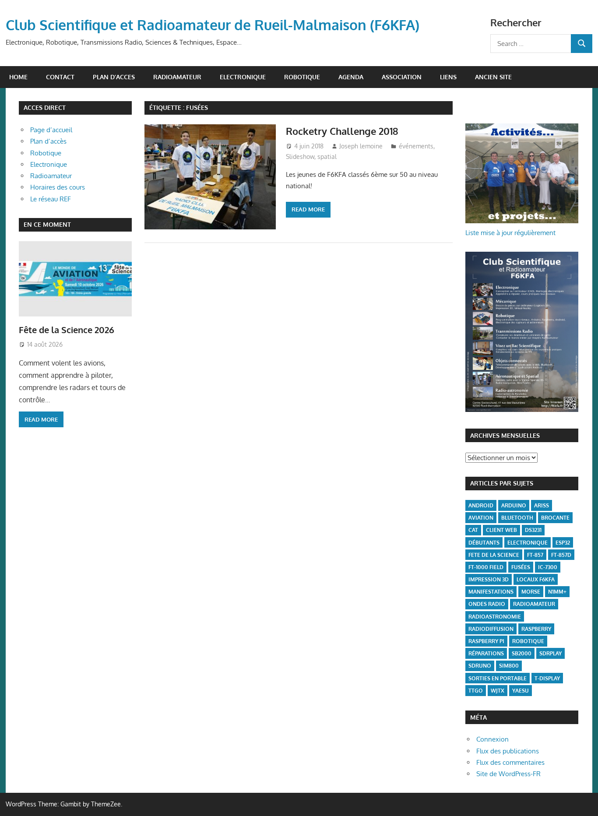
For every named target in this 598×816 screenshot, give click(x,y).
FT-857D (561, 555)
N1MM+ (557, 591)
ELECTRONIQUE (243, 77)
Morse (530, 591)
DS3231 (533, 530)
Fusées (520, 567)
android (480, 505)
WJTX (497, 690)
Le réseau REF (50, 199)
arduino (513, 505)
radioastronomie (494, 616)
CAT (473, 530)
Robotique (45, 153)
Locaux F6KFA (536, 579)
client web (501, 530)
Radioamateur (51, 176)
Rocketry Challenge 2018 (342, 131)
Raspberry (536, 629)
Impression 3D (488, 579)
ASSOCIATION (402, 77)
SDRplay (550, 653)
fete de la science (493, 555)
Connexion (492, 739)
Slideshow (300, 156)
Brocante (555, 517)
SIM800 (509, 665)
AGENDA (350, 77)
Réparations (486, 653)
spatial (327, 156)
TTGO (475, 690)
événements (416, 146)
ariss (541, 505)
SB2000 (521, 653)
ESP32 (563, 542)
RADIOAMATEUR (177, 77)
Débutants (484, 542)
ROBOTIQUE (302, 77)
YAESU (520, 690)
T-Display (547, 678)
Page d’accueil (51, 130)
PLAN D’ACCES (114, 77)
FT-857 (535, 555)
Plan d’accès (48, 141)
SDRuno (479, 665)
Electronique (48, 164)
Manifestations (491, 591)
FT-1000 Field (485, 567)
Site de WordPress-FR (508, 774)
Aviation (480, 517)
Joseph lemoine (361, 146)
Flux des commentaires (510, 762)
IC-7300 (547, 567)
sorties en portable (497, 678)
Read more (308, 209)
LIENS (448, 77)
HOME (18, 77)
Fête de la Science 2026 (66, 329)
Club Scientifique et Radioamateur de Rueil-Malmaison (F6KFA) (212, 25)
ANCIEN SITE (493, 77)
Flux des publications (507, 751)
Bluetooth (517, 517)
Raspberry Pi (486, 641)
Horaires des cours (57, 187)
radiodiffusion (491, 629)
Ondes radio (486, 604)
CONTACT (60, 77)
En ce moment (47, 224)
